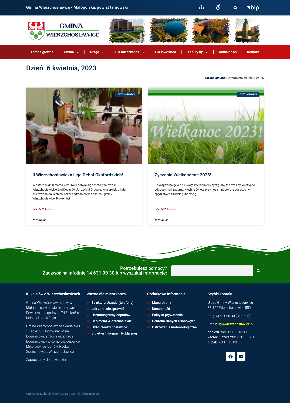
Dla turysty (195, 52)
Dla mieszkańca (127, 52)
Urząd (94, 52)
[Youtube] (241, 356)
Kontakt (253, 52)
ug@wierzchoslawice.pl (235, 324)
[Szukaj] (235, 7)
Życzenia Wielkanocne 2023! (183, 174)
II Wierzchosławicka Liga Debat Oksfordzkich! (77, 174)
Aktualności (228, 52)
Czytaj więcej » (42, 209)
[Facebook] (230, 356)
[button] (235, 7)
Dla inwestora (165, 52)
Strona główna (42, 52)
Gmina (69, 52)
